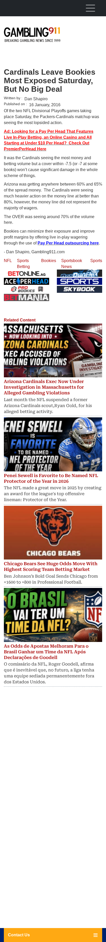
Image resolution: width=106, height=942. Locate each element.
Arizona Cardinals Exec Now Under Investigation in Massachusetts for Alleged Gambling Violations (44, 387)
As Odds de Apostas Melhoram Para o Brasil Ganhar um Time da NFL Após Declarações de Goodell (46, 652)
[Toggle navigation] (90, 8)
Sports (96, 260)
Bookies (48, 260)
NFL (8, 260)
